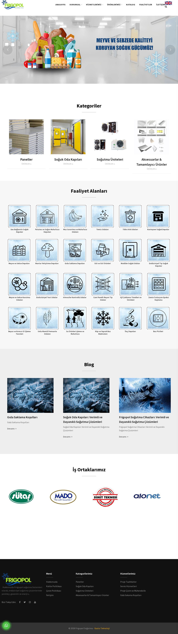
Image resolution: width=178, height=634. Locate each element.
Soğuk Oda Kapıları (85, 586)
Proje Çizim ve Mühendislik (133, 590)
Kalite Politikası (54, 586)
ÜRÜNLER (26, 164)
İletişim (50, 595)
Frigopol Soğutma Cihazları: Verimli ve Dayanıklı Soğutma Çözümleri (144, 419)
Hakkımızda (51, 581)
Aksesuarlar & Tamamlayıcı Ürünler (92, 595)
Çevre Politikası (53, 590)
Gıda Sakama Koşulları (130, 595)
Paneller (80, 581)
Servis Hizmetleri (128, 586)
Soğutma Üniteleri (84, 590)
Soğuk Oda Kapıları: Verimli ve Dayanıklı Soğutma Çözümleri (82, 419)
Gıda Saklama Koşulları (22, 417)
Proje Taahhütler (128, 581)
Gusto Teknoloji (102, 628)
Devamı (11, 428)
